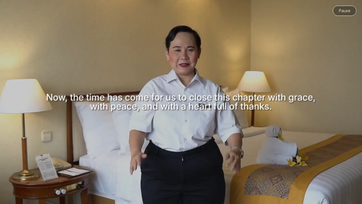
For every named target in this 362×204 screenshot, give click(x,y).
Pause (344, 10)
